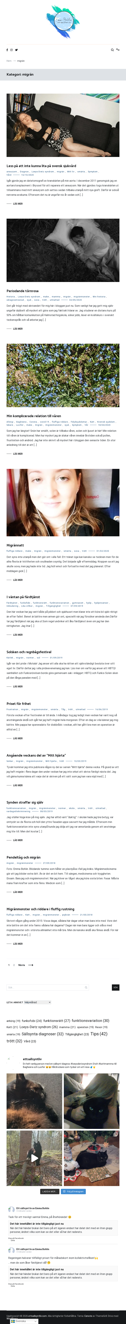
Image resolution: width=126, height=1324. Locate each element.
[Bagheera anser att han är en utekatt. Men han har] (34, 1158)
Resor (101, 1027)
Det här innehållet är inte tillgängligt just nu (37, 1223)
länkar (10, 761)
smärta (81, 172)
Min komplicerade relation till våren (34, 416)
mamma (56, 297)
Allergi (10, 422)
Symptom (93, 172)
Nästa (21, 965)
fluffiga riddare (60, 422)
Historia (11, 297)
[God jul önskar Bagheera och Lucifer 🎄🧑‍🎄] (91, 1158)
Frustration (12, 709)
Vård (9, 175)
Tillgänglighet (53, 606)
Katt (92, 422)
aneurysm (12, 172)
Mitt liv (70, 172)
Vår (86, 425)
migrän (60, 172)
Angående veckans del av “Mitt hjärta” (36, 755)
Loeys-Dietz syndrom (43, 172)
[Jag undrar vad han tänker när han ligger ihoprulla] (34, 1101)
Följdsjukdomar (79, 422)
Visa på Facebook (16, 1238)
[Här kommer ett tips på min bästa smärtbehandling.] (91, 1101)
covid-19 (44, 422)
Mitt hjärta (51, 761)
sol (38, 658)
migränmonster (82, 297)
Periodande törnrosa (23, 291)
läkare (10, 425)
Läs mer (18, 203)
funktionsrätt (40, 603)
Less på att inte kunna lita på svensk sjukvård (41, 166)
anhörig (13, 1021)
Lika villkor (27, 606)
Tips (98, 1033)
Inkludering (12, 606)
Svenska (20, 1321)
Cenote (88, 1316)
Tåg (63, 709)
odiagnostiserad (15, 300)
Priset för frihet (19, 704)
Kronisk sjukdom (106, 422)
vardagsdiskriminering (18, 811)
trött (44, 300)
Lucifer (19, 425)
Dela (13, 1240)
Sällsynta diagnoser (43, 1034)
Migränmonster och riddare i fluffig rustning (40, 909)
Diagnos (24, 172)
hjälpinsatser (101, 603)
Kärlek (10, 658)
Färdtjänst (12, 603)
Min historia (99, 297)
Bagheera (21, 422)
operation (85, 1027)
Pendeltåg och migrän (24, 857)
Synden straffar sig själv (25, 802)
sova (36, 300)
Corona (33, 422)
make (46, 297)
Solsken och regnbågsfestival (29, 652)
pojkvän (66, 915)
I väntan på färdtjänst (23, 597)
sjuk (29, 300)
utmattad (55, 300)
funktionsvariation (59, 603)
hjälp (88, 603)
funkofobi (25, 603)
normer (30, 658)
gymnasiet (77, 603)
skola (72, 808)
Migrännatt (15, 545)
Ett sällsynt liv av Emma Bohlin (32, 1208)
